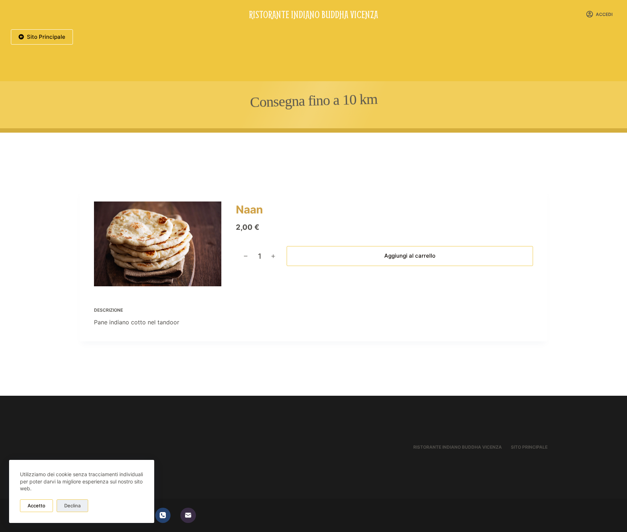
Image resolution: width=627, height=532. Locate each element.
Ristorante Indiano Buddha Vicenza (313, 14)
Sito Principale (46, 36)
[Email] (188, 515)
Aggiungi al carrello (409, 255)
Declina (72, 505)
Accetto (36, 505)
